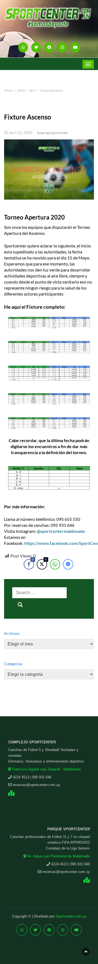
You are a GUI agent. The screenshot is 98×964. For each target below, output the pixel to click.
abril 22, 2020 (20, 132)
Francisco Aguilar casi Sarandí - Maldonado (46, 769)
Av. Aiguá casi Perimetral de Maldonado (58, 856)
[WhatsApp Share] (55, 564)
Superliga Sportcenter (52, 133)
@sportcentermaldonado (61, 531)
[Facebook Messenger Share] (68, 564)
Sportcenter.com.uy (71, 916)
